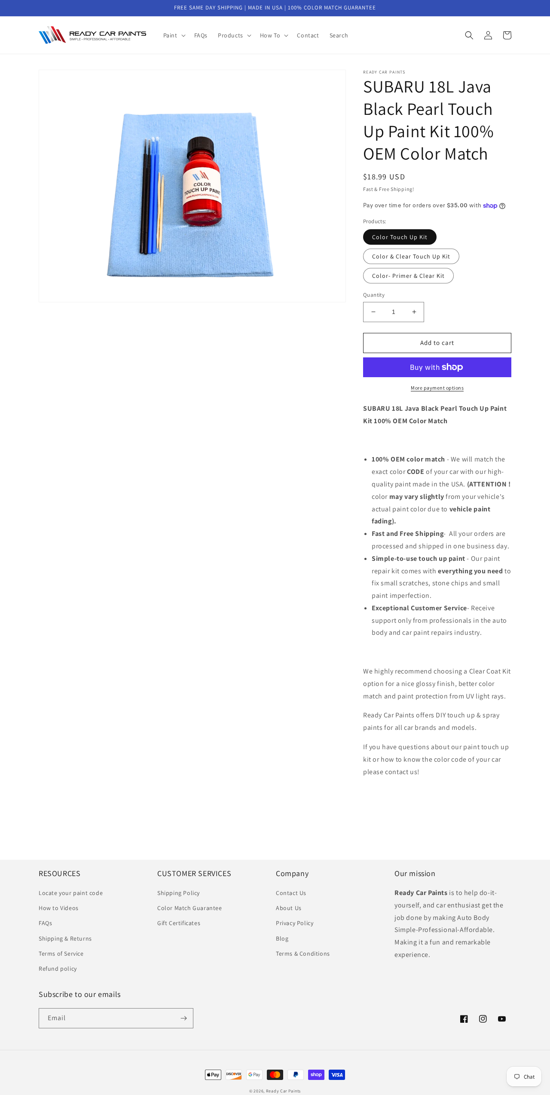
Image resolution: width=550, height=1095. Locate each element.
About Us (289, 908)
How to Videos (59, 908)
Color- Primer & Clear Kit (408, 276)
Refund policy (58, 968)
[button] (173, 35)
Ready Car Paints (283, 1091)
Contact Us (291, 893)
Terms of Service (61, 953)
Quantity (374, 294)
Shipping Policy (178, 893)
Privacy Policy (294, 923)
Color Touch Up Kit (400, 237)
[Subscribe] (183, 1018)
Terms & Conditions (303, 953)
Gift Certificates (178, 923)
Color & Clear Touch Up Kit (411, 256)
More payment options (437, 387)
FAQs (45, 923)
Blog (282, 938)
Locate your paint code (71, 893)
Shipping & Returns (65, 938)
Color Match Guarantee (189, 908)
